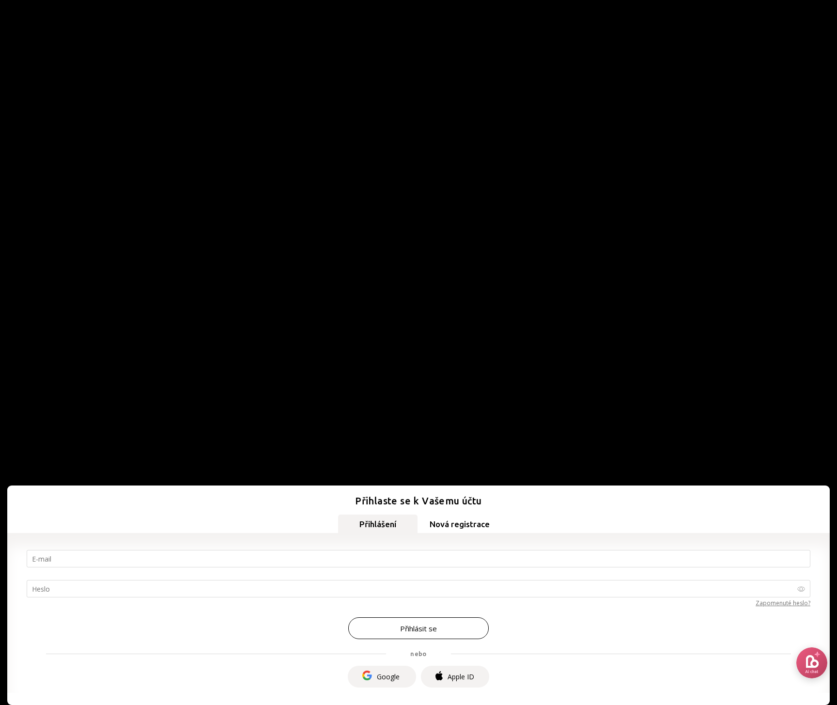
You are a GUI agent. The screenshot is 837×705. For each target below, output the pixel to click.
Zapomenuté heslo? (783, 603)
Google (388, 676)
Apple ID (461, 676)
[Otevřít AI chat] (811, 662)
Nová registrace (460, 524)
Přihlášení (377, 524)
